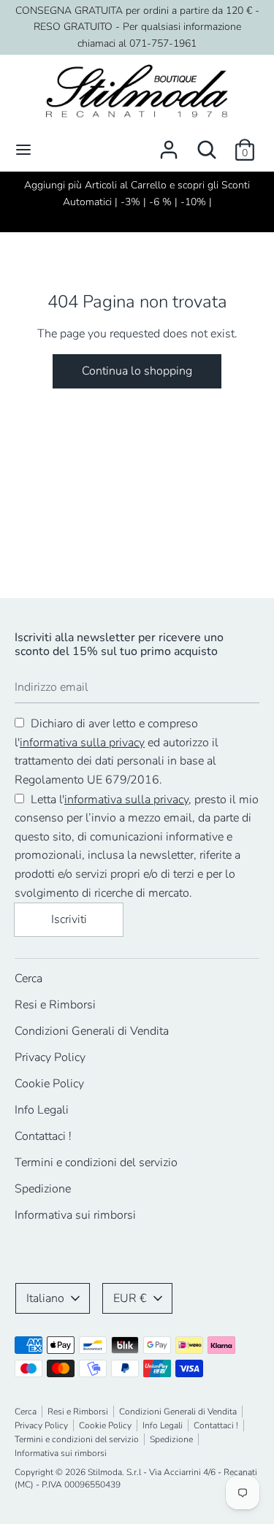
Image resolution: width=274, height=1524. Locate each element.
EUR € (130, 1298)
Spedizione (43, 1189)
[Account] (168, 144)
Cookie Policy (49, 1084)
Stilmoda (105, 1472)
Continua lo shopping (137, 371)
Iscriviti (69, 919)
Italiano (45, 1298)
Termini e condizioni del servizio (96, 1163)
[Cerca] (206, 144)
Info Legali (42, 1110)
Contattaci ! (43, 1136)
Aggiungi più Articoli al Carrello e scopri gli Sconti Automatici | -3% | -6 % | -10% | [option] (137, 193)
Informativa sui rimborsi (75, 1215)
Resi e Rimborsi (55, 1005)
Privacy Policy (50, 1057)
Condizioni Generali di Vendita (92, 1031)
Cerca (28, 978)
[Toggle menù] (23, 149)
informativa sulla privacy (82, 743)
